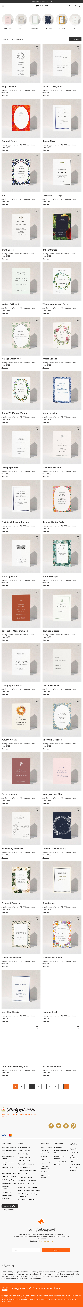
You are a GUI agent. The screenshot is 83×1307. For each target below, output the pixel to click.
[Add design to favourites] (37, 48)
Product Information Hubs (27, 1199)
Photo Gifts (6, 1199)
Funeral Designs (24, 1157)
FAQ (71, 1161)
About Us (73, 1149)
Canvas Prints (6, 1192)
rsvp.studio (10, 1206)
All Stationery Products (26, 1184)
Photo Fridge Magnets (10, 1180)
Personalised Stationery (26, 1164)
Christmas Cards (24, 1174)
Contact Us (74, 1152)
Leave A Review (46, 1163)
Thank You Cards (24, 1154)
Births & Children (24, 1167)
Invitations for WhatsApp (27, 1170)
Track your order (46, 1147)
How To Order (46, 1172)
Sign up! (56, 1250)
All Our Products (24, 1147)
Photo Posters (7, 1195)
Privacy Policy (75, 1164)
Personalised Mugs (25, 1177)
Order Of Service (24, 1160)
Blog (42, 1159)
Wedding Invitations (9, 1147)
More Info (5, 96)
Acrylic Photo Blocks (9, 1176)
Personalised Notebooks (27, 1180)
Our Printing (58, 1147)
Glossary (44, 1156)
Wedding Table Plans (9, 1173)
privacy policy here (45, 1241)
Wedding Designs (24, 1150)
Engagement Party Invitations (28, 1187)
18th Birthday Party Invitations (29, 1190)
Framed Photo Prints (9, 1183)
